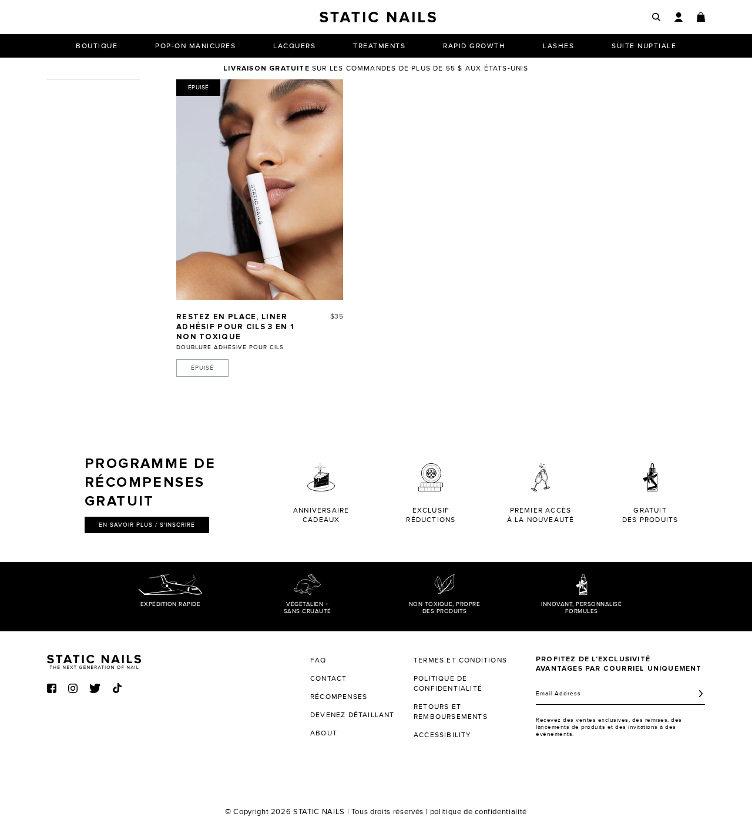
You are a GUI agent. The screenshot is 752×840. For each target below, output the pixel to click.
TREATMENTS (379, 46)
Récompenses (338, 696)
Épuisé (202, 368)
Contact (328, 678)
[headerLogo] (378, 17)
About (323, 733)
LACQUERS (294, 46)
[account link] (678, 17)
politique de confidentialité (478, 811)
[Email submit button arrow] (701, 693)
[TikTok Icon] (117, 688)
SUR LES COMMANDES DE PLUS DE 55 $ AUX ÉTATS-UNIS (375, 68)
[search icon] (656, 17)
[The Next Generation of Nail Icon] (94, 660)
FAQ (318, 660)
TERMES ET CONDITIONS (460, 660)
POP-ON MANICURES (195, 46)
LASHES (558, 46)
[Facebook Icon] (51, 688)
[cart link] (701, 17)
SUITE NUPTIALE (644, 46)
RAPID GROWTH (474, 46)
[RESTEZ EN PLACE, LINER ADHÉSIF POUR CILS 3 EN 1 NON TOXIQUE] (259, 189)
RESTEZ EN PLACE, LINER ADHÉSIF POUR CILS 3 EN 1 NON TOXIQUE (235, 327)
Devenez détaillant (352, 715)
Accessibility (443, 735)
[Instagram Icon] (73, 688)
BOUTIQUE (97, 46)
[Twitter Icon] (94, 688)
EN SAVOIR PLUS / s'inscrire (147, 524)
